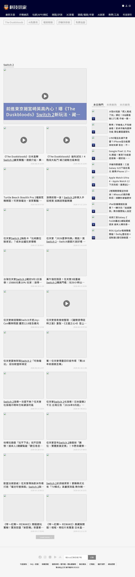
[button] (126, 6)
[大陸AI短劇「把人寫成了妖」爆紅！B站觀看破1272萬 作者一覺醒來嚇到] (100, 115)
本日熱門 (98, 104)
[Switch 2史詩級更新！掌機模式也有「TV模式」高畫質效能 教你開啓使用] (66, 466)
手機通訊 (23, 14)
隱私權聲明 (71, 564)
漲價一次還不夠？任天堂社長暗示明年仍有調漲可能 (22, 403)
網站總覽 (111, 564)
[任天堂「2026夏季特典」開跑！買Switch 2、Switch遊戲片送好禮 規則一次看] (66, 221)
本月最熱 (125, 104)
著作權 (63, 564)
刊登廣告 (23, 564)
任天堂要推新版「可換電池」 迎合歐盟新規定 (22, 362)
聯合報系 (82, 564)
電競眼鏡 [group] (48, 22)
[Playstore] (55, 557)
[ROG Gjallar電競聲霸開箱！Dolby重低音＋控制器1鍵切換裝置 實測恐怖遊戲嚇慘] (100, 234)
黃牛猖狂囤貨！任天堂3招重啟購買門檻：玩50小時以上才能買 (65, 280)
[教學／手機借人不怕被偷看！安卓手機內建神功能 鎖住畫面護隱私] (100, 128)
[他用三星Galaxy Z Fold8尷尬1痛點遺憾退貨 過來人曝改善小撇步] (100, 221)
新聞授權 (45, 564)
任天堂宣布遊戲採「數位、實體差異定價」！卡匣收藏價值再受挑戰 (66, 444)
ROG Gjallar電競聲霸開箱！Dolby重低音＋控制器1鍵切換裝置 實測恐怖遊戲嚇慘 (120, 234)
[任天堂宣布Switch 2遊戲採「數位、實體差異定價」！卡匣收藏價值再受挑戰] (66, 426)
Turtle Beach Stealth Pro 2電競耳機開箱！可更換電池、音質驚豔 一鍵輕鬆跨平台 (24, 199)
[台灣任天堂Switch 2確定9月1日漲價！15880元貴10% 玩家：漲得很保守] (24, 262)
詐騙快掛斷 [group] (64, 22)
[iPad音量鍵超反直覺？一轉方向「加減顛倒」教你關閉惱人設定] (100, 207)
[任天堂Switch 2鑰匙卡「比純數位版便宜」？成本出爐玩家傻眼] (24, 221)
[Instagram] (45, 557)
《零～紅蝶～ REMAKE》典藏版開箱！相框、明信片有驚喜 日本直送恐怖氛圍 (65, 525)
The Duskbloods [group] (14, 22)
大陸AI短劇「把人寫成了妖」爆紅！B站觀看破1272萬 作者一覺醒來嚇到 (120, 115)
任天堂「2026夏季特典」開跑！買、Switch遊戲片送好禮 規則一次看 (66, 240)
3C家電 (70, 14)
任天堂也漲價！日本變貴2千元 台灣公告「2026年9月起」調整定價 (66, 403)
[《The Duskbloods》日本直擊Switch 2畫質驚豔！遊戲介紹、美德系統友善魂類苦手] (24, 140)
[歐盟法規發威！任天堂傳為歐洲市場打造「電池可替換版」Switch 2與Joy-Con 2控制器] (24, 466)
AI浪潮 (101, 14)
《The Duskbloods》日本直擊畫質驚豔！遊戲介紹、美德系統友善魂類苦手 (22, 158)
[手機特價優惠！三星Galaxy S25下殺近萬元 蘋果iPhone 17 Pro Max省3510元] (100, 168)
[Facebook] (40, 557)
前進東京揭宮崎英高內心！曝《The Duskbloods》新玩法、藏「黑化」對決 (41, 111)
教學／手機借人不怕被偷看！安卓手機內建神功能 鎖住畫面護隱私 (120, 128)
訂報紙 (92, 564)
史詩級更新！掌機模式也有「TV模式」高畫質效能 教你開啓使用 (65, 485)
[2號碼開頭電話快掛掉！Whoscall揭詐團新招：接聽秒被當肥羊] (100, 194)
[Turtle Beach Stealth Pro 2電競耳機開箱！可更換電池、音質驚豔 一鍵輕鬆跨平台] (24, 181)
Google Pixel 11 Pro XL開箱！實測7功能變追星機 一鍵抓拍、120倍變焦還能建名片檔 (120, 155)
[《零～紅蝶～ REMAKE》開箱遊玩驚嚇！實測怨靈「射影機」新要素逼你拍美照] (24, 507)
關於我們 (101, 564)
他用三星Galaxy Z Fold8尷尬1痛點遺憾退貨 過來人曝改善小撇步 (119, 221)
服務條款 (55, 564)
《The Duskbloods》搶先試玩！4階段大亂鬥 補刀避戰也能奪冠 (65, 158)
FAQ (31, 564)
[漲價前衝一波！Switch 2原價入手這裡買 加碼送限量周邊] (66, 181)
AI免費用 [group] (33, 22)
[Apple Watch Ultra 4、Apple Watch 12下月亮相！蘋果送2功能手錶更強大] (100, 181)
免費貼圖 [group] (80, 22)
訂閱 (92, 557)
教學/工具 (114, 14)
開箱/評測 (57, 14)
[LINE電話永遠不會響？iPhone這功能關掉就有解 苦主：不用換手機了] (100, 141)
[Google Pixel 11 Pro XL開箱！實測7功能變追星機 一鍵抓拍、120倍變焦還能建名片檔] (100, 154)
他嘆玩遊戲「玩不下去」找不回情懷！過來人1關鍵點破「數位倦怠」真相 (23, 444)
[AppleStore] (60, 557)
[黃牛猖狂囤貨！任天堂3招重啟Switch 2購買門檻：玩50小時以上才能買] (66, 262)
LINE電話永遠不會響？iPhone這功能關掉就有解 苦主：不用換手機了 (119, 141)
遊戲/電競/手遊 (86, 14)
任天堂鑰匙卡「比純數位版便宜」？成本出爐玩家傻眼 (22, 240)
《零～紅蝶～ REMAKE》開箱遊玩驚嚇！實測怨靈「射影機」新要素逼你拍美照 (24, 525)
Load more (45, 537)
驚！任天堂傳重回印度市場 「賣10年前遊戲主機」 (65, 362)
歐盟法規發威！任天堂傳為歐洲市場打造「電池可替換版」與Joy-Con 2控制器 (24, 485)
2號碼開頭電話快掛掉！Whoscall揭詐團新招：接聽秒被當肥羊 (120, 194)
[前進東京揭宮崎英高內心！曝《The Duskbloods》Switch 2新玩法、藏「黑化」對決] (45, 96)
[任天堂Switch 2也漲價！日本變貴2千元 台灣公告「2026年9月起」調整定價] (66, 385)
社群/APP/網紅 (40, 14)
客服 (36, 564)
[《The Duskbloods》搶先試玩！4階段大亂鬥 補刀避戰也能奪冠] (66, 140)
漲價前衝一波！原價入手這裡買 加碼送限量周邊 (65, 199)
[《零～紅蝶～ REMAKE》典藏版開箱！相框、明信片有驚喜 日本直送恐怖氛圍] (66, 507)
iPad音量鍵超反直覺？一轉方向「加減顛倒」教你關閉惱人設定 (120, 207)
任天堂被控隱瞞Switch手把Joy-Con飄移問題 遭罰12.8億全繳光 (22, 321)
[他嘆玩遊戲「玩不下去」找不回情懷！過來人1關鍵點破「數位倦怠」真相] (24, 426)
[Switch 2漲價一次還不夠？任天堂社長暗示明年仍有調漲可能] (24, 385)
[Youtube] (123, 6)
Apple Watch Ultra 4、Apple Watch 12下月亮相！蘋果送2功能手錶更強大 (120, 181)
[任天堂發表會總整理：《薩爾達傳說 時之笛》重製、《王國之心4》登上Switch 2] (66, 303)
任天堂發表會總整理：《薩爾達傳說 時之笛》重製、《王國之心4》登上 (65, 321)
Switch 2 (9, 64)
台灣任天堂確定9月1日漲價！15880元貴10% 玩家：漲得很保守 (23, 280)
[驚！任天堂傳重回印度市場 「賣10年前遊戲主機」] (66, 344)
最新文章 (10, 14)
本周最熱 (112, 104)
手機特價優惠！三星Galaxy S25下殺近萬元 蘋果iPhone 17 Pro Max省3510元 (119, 168)
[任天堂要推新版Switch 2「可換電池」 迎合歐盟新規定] (24, 344)
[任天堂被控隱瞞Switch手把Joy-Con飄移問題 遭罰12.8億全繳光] (24, 303)
